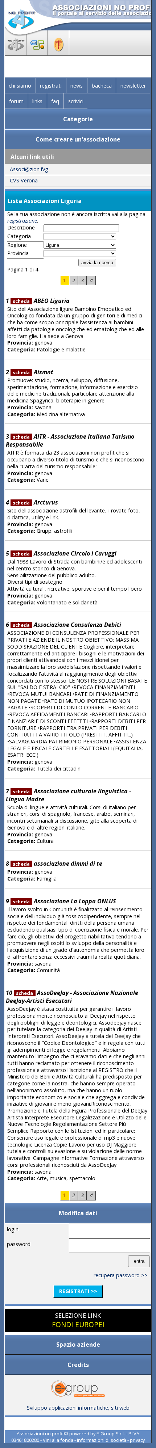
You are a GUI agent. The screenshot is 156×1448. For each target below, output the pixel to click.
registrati (51, 85)
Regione (17, 245)
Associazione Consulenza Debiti (67, 625)
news (76, 85)
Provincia (18, 253)
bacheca (102, 85)
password (18, 1244)
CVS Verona (24, 180)
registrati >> (78, 1291)
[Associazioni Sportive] (37, 53)
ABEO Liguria (41, 301)
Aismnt (33, 372)
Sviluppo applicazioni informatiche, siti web (78, 1407)
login (13, 1229)
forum (16, 101)
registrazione (22, 220)
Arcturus (35, 502)
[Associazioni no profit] (15, 53)
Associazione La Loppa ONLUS (64, 901)
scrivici (75, 101)
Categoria (19, 236)
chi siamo (20, 85)
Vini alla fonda (58, 1440)
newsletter (133, 85)
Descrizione (21, 227)
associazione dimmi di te (57, 863)
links (37, 101)
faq (55, 101)
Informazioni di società (101, 1440)
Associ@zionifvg (29, 169)
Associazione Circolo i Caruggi (64, 553)
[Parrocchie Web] (58, 53)
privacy (137, 1440)
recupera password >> (121, 1275)
